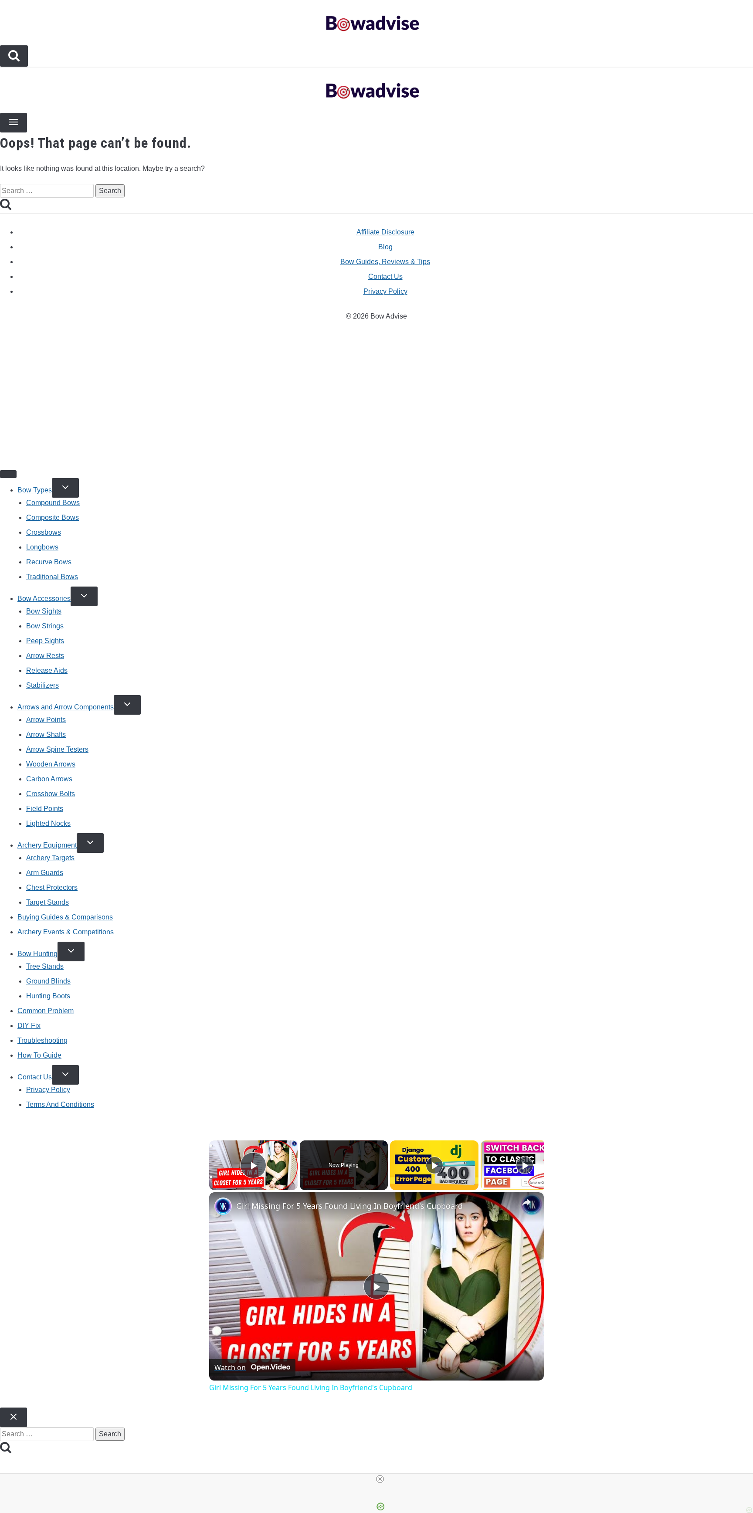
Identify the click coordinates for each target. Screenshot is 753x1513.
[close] (380, 1479)
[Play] (434, 1165)
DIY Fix (29, 1025)
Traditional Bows (52, 576)
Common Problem (45, 1010)
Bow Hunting (37, 953)
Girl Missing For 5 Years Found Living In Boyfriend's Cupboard (349, 1206)
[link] (223, 1206)
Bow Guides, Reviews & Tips (385, 261)
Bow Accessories (44, 598)
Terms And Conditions (60, 1104)
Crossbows (43, 532)
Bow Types (34, 490)
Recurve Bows (48, 562)
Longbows (42, 547)
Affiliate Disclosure (385, 232)
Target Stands (47, 902)
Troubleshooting (42, 1040)
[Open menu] (13, 122)
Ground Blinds (48, 981)
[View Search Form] (14, 56)
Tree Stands (45, 966)
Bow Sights (43, 611)
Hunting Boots (48, 996)
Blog (385, 247)
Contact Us (385, 276)
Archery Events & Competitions (65, 932)
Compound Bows (53, 502)
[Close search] (13, 1417)
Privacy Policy (385, 291)
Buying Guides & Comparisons (65, 917)
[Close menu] (8, 474)
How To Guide (39, 1055)
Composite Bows (52, 517)
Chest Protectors (52, 887)
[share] (526, 1202)
